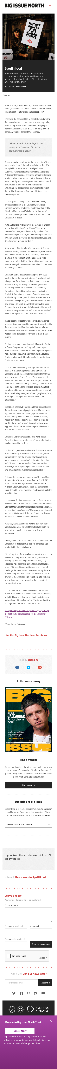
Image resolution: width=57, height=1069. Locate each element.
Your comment (11, 905)
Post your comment (41, 944)
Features (6, 95)
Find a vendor (28, 785)
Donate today (19, 1031)
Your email (34, 926)
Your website (15, 939)
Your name (14, 926)
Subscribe (45, 982)
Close (51, 1021)
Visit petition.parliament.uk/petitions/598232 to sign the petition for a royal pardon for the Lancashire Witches (27, 613)
